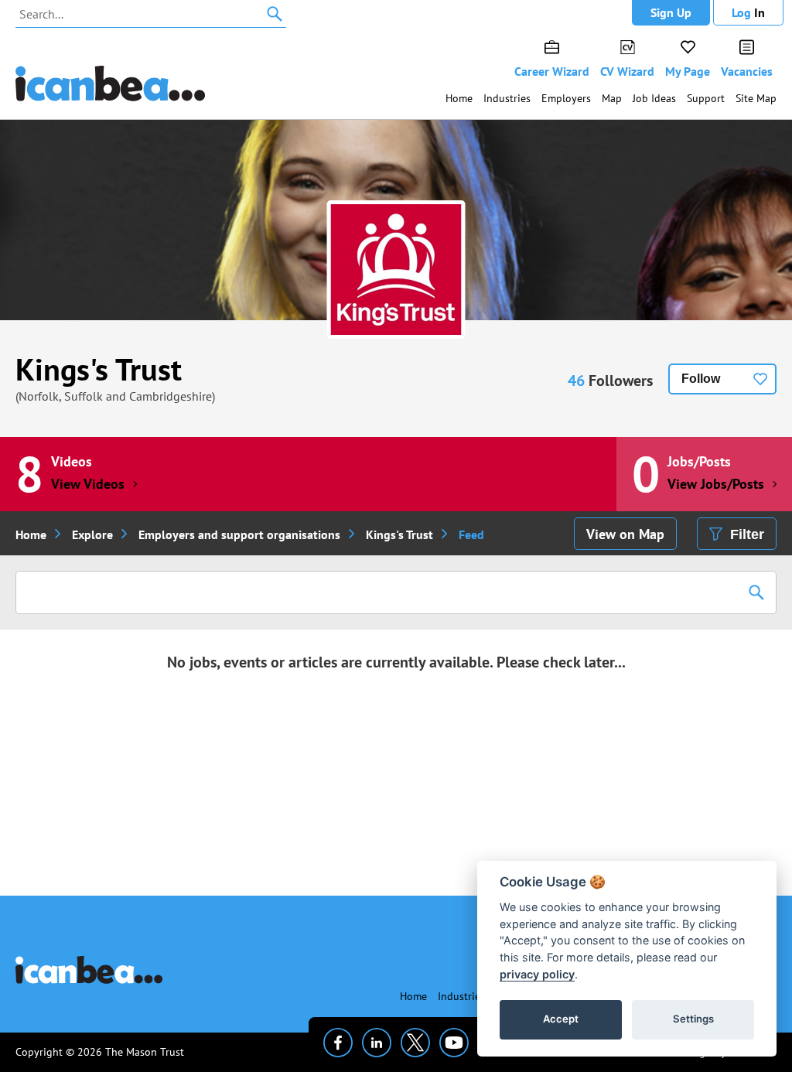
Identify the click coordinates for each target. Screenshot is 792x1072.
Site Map (756, 98)
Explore (92, 534)
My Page (687, 71)
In (748, 12)
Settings (693, 1018)
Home (459, 98)
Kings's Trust (98, 369)
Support (706, 98)
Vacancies (747, 71)
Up (670, 12)
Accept (561, 1018)
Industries (507, 98)
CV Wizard (627, 71)
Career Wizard (551, 71)
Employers (566, 98)
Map (612, 98)
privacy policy (537, 974)
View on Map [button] (625, 534)
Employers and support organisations (239, 534)
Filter (747, 534)
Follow (700, 378)
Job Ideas (654, 98)
